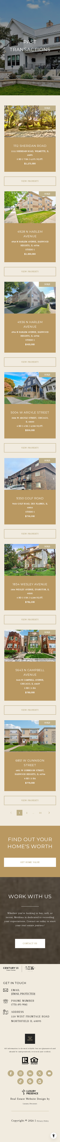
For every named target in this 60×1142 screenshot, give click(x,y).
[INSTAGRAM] (20, 1073)
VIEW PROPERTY (30, 181)
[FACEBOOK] (11, 1073)
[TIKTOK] (20, 1081)
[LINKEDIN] (30, 1073)
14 (40, 812)
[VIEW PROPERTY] (30, 178)
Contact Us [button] (30, 943)
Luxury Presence (30, 1104)
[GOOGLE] (30, 1081)
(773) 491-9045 (19, 1004)
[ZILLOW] (39, 1081)
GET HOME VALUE (30, 862)
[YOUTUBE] (49, 1073)
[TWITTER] (39, 1073)
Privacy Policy (43, 1121)
